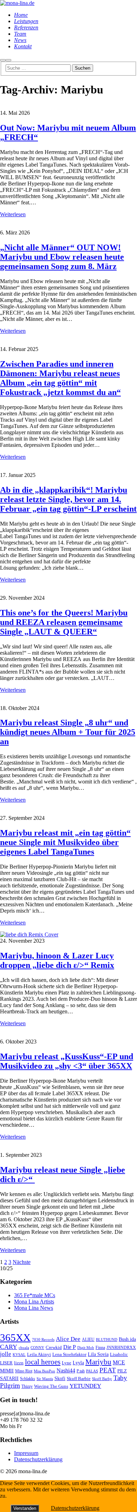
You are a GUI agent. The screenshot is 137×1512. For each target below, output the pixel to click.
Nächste (22, 1262)
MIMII (7, 1370)
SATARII (9, 1378)
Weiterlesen (13, 214)
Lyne (66, 1362)
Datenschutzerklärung (38, 1459)
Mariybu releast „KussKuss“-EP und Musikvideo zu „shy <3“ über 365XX (66, 1061)
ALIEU (88, 1339)
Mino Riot (23, 1371)
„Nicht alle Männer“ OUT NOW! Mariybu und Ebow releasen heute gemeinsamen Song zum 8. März (62, 257)
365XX (15, 1337)
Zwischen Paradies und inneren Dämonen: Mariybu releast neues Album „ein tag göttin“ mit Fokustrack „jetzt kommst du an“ (60, 378)
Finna (100, 1347)
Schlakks (27, 1379)
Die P (69, 1347)
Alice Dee (68, 1339)
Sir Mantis (45, 1379)
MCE (119, 1362)
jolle (5, 1354)
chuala (24, 1348)
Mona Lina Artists (34, 1301)
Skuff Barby (102, 1379)
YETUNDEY (85, 1386)
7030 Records (43, 1340)
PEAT (107, 1370)
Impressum (26, 1453)
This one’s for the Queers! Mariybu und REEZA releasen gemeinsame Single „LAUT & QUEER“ (64, 622)
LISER (6, 1362)
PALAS (92, 1371)
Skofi (59, 1378)
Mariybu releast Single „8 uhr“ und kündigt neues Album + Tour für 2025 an (67, 732)
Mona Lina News (33, 1308)
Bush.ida (127, 1339)
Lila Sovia (98, 1354)
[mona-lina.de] (17, 3)
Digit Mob (85, 1348)
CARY (8, 1346)
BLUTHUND (106, 1340)
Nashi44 (66, 1370)
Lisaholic (119, 1354)
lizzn (19, 1362)
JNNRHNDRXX (121, 1347)
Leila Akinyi (39, 1354)
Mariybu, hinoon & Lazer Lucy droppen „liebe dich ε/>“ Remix (57, 960)
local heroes (42, 1362)
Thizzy (27, 1386)
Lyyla (78, 1362)
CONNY (37, 1348)
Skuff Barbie (79, 1378)
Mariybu (98, 1362)
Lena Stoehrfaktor (69, 1354)
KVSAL (19, 1355)
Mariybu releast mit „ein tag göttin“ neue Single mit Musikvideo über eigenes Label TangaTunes (65, 842)
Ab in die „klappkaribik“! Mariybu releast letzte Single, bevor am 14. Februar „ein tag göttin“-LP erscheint (68, 499)
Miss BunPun (44, 1371)
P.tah (81, 1371)
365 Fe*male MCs (34, 1295)
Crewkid (54, 1347)
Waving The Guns (51, 1386)
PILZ (122, 1371)
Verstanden (24, 1508)
